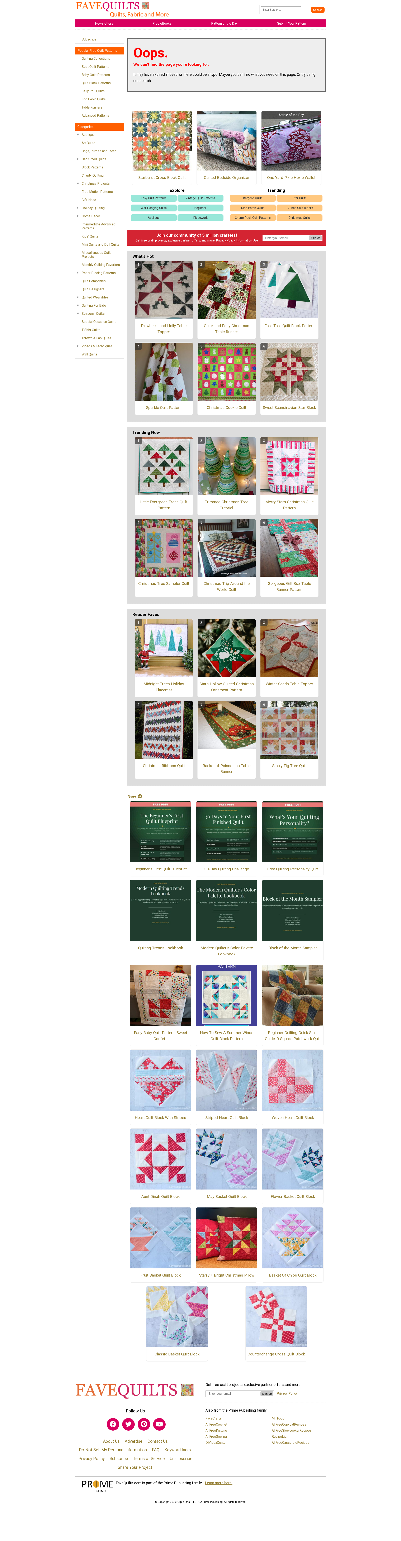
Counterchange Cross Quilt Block (276, 1354)
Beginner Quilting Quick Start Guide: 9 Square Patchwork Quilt (293, 1035)
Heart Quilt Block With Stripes (160, 1117)
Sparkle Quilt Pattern (163, 407)
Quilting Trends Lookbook (160, 948)
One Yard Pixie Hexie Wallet (291, 177)
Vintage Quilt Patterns (200, 198)
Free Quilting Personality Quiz (292, 869)
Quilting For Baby (94, 305)
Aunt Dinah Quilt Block (160, 1196)
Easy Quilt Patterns (153, 198)
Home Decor (91, 216)
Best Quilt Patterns (95, 67)
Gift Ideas (89, 200)
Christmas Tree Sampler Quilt (163, 583)
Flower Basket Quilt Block (293, 1196)
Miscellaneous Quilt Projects (96, 255)
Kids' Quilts (90, 236)
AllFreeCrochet (216, 1424)
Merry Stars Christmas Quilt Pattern (289, 504)
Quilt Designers (93, 289)
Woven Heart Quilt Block (293, 1117)
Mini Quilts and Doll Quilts (100, 245)
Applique (88, 135)
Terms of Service (149, 1458)
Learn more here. (218, 1483)
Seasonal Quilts (93, 314)
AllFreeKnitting (216, 1430)
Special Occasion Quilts (99, 322)
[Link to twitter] (128, 1424)
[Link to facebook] (113, 1424)
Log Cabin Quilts (94, 99)
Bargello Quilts (253, 198)
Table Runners (92, 107)
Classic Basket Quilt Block (177, 1354)
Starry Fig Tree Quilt (289, 765)
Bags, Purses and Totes (99, 151)
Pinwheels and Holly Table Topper (164, 328)
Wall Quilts (89, 354)
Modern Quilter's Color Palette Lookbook (226, 951)
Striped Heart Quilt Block (226, 1117)
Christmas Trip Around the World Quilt (226, 586)
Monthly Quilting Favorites (101, 265)
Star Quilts (300, 198)
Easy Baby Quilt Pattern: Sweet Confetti (160, 1035)
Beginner (200, 208)
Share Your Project (135, 1467)
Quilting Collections (96, 59)
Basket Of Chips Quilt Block (292, 1275)
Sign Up (315, 237)
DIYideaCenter (216, 1443)
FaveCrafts (214, 1418)
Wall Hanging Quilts (154, 208)
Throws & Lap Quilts (96, 338)
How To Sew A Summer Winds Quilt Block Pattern (226, 1035)
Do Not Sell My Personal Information (113, 1449)
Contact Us (157, 1441)
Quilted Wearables (95, 297)
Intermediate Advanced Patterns (98, 226)
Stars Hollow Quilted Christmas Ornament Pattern (226, 686)
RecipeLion (280, 1437)
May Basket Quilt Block (227, 1196)
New (131, 796)
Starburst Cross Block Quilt (161, 177)
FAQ (155, 1449)
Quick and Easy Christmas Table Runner (226, 328)
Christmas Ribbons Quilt (164, 765)
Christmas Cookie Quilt (226, 407)
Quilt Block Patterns (96, 83)
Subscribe (89, 39)
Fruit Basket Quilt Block (160, 1275)
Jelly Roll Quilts (93, 91)
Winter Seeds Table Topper (289, 683)
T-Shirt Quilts (91, 330)
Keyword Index (178, 1449)
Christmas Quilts (300, 218)
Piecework (200, 218)
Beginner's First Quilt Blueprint (160, 869)
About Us (111, 1441)
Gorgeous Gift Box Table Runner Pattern (289, 586)
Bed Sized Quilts (94, 159)
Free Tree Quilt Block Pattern (289, 325)
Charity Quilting (93, 175)
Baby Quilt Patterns (96, 75)
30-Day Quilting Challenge (226, 869)
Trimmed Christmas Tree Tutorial (226, 504)
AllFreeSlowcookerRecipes (292, 1430)
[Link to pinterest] (144, 1424)
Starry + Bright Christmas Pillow (226, 1275)
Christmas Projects (96, 184)
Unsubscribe (181, 1458)
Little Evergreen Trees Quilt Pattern (163, 504)
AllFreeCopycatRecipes (289, 1424)
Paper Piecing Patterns (99, 273)
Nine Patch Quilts (252, 208)
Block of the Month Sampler (292, 948)
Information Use (247, 240)
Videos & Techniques (97, 346)
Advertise (133, 1441)
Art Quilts (88, 143)
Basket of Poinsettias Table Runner (226, 768)
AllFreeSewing (216, 1437)
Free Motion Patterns (97, 192)
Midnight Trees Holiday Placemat (163, 686)
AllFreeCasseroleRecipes (290, 1443)
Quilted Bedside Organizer (226, 177)
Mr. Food (278, 1418)
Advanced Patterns (95, 116)
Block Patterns (92, 167)
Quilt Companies (94, 281)
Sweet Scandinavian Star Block (289, 407)
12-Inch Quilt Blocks (299, 208)
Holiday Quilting (93, 208)
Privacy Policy (225, 240)
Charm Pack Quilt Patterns (253, 218)
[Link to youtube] (159, 1424)
